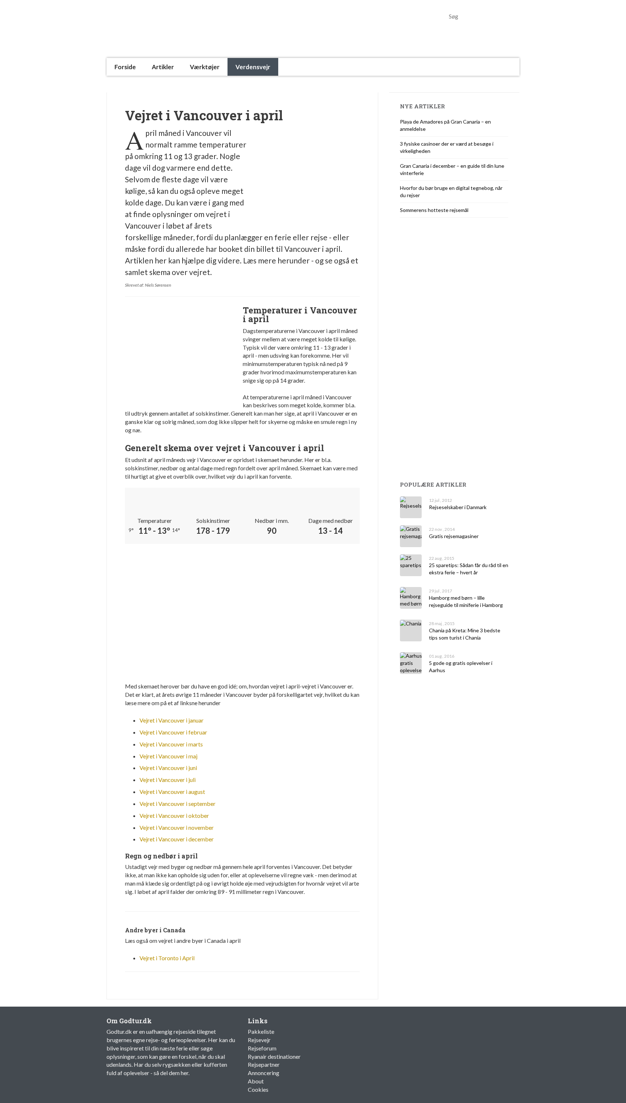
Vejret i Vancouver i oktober (174, 815)
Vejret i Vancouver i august (172, 791)
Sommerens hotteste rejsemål (434, 210)
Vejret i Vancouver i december (176, 839)
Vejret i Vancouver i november (176, 827)
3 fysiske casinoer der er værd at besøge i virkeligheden (446, 147)
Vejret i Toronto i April (167, 957)
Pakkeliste (261, 1031)
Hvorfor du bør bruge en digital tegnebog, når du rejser (451, 191)
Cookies (258, 1089)
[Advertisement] (238, 84)
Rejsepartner (264, 1064)
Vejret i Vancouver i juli (167, 779)
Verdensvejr (252, 67)
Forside (125, 67)
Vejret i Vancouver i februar (173, 732)
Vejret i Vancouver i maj (168, 756)
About (256, 1081)
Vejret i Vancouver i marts (171, 744)
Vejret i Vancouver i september (177, 803)
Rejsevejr (259, 1039)
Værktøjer (205, 67)
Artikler (163, 67)
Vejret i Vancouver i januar (171, 720)
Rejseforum (262, 1048)
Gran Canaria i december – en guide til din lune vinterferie (452, 169)
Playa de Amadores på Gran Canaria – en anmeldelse (445, 125)
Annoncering (263, 1072)
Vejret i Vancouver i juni (168, 767)
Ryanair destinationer (274, 1056)
